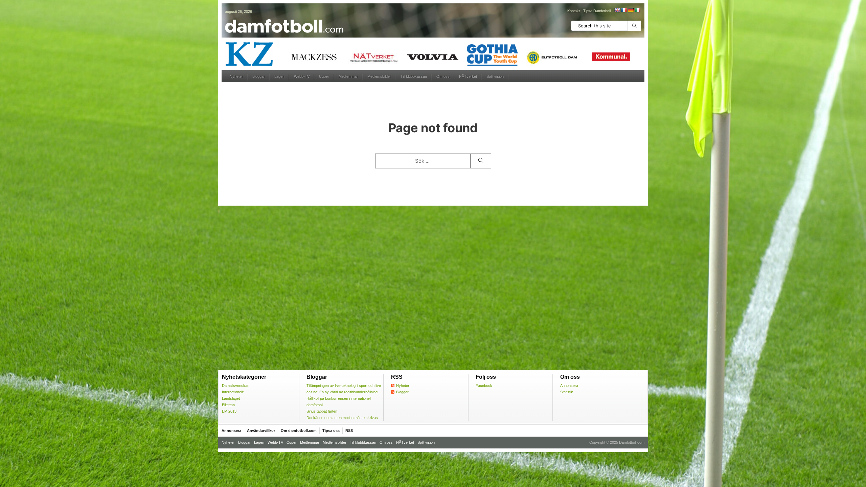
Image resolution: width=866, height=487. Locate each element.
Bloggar (258, 76)
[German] (631, 10)
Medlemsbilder (379, 76)
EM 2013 (229, 411)
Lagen (279, 76)
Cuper (324, 76)
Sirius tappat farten (321, 411)
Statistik (566, 392)
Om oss (443, 76)
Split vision (495, 76)
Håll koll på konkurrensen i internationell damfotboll (338, 401)
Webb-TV (302, 76)
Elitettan (228, 405)
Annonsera (569, 386)
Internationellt (233, 392)
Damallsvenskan (235, 386)
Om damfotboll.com (299, 430)
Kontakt (573, 11)
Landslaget (231, 398)
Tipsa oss (331, 430)
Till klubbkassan (414, 76)
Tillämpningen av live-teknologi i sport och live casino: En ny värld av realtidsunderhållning (343, 389)
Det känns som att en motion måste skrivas (342, 418)
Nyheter (236, 76)
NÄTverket (468, 76)
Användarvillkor (261, 430)
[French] (624, 10)
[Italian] (637, 10)
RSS (349, 430)
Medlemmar (348, 76)
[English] (617, 10)
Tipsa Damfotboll (597, 11)
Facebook (484, 386)
